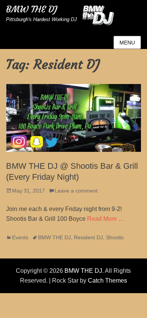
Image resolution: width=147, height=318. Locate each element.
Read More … (105, 219)
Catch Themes (107, 280)
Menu (127, 43)
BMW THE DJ (31, 9)
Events (20, 237)
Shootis (115, 237)
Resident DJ (88, 237)
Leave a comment (76, 191)
